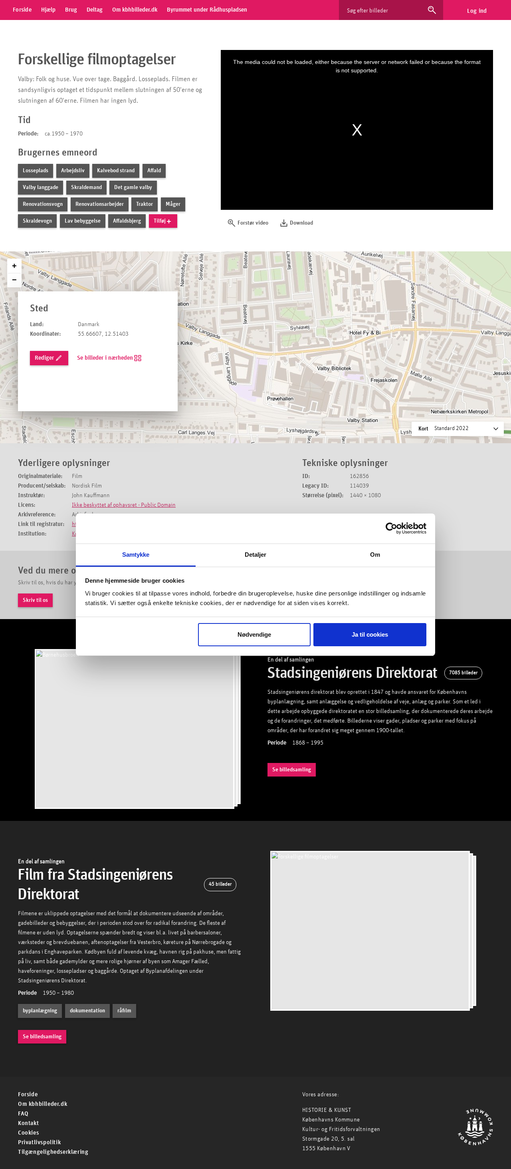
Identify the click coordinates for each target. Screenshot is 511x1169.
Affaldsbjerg (127, 221)
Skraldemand (86, 187)
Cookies (28, 1133)
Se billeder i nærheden (105, 358)
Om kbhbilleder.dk (42, 1104)
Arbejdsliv (73, 170)
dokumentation (87, 1011)
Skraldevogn (37, 221)
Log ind (477, 11)
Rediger (44, 358)
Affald (154, 170)
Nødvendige (254, 634)
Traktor (144, 204)
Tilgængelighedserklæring (53, 1152)
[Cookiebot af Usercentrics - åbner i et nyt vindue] (391, 528)
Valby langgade (40, 187)
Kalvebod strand (116, 170)
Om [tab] (375, 554)
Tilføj (160, 221)
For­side (28, 1094)
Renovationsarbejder (99, 204)
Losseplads (35, 170)
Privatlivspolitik (39, 1142)
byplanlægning (40, 1011)
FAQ (23, 1114)
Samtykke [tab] (136, 554)
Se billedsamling (291, 770)
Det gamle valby (133, 187)
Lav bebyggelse (83, 221)
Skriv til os (35, 600)
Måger (173, 204)
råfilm (124, 1011)
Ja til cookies (370, 634)
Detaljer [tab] (256, 554)
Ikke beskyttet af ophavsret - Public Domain (124, 505)
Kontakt (28, 1123)
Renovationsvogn (43, 204)
